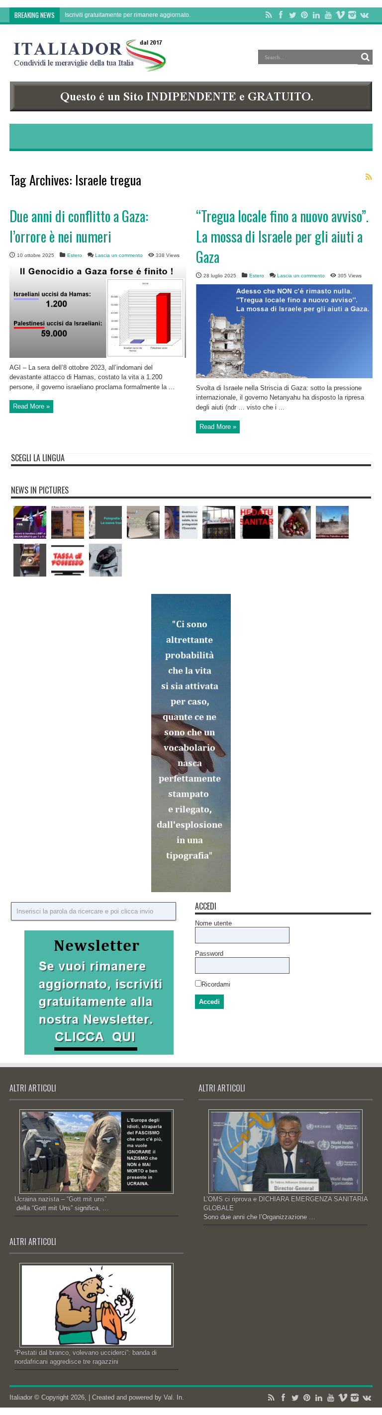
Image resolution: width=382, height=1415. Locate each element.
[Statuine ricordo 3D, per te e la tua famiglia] (105, 522)
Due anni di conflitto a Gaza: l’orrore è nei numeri (78, 226)
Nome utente (213, 923)
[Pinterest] (304, 15)
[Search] (365, 57)
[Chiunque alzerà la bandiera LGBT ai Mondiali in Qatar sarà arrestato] (29, 522)
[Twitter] (292, 15)
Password (209, 953)
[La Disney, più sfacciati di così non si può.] (218, 522)
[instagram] (352, 15)
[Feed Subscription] (369, 177)
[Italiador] (90, 64)
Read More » (31, 406)
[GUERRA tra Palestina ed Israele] (332, 522)
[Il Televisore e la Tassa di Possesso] (67, 560)
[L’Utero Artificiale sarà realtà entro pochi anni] (105, 560)
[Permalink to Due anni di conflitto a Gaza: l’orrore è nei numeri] (97, 355)
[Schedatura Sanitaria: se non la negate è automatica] (256, 522)
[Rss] (269, 15)
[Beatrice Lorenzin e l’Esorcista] (181, 522)
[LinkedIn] (316, 15)
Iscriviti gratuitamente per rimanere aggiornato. (128, 14)
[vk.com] (364, 15)
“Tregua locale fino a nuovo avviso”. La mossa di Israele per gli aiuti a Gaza (282, 236)
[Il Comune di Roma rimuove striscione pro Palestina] (67, 522)
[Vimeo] (340, 15)
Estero (74, 255)
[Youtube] (328, 15)
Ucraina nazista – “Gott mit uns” (60, 1199)
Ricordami (215, 984)
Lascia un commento (119, 255)
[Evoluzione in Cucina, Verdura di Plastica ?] (29, 560)
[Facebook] (281, 15)
